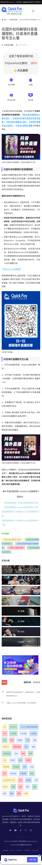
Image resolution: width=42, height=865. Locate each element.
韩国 (18, 793)
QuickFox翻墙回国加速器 (29, 727)
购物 (11, 793)
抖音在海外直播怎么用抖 (16, 122)
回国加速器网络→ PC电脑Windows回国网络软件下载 (20, 522)
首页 (5, 20)
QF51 (33, 63)
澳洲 (20, 780)
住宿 (11, 740)
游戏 (31, 773)
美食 (34, 787)
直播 (13, 787)
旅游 (20, 760)
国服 (33, 747)
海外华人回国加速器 (20, 841)
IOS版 (31, 85)
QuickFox (13, 727)
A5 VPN (12, 850)
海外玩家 (13, 773)
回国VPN (6, 747)
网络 (27, 787)
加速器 (19, 740)
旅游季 (28, 760)
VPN (4, 733)
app (4, 727)
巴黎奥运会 (6, 753)
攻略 (30, 753)
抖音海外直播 (13, 20)
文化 (4, 760)
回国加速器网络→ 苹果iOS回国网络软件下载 (21, 503)
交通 (4, 740)
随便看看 (36, 682)
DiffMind (19, 850)
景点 (24, 767)
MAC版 (30, 100)
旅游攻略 (6, 767)
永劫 (31, 767)
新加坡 (12, 760)
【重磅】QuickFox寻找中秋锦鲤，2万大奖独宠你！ (21, 703)
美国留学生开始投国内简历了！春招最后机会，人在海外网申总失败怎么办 (23, 694)
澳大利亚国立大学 (9, 780)
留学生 (5, 787)
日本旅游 (16, 767)
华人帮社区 (27, 850)
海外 (4, 773)
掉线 (23, 753)
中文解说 (33, 733)
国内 (26, 747)
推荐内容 (27, 682)
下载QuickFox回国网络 (11, 269)
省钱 (20, 787)
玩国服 (28, 780)
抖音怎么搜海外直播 (24, 125)
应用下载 (32, 860)
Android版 (11, 85)
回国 (34, 740)
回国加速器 (17, 747)
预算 (26, 793)
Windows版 (11, 100)
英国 (4, 793)
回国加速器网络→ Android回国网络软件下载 (21, 507)
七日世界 (13, 733)
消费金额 (23, 773)
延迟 (16, 753)
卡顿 (27, 740)
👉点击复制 (21, 70)
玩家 (36, 780)
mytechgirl (35, 850)
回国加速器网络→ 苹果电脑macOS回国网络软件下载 (21, 514)
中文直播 (23, 733)
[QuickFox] (16, 9)
